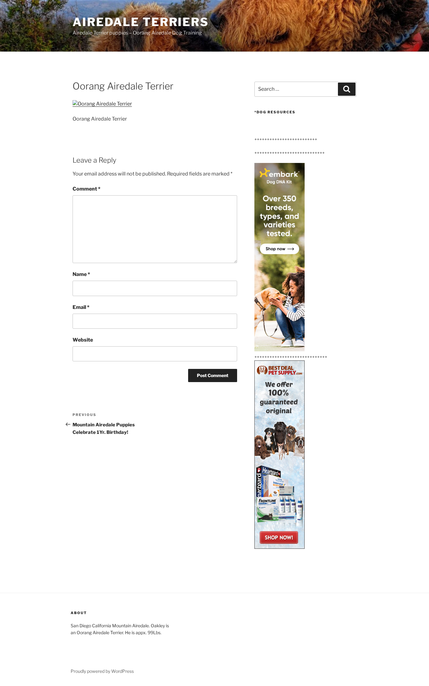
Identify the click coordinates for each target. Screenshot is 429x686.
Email (81, 307)
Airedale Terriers (141, 22)
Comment (86, 189)
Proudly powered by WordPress (102, 671)
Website (83, 340)
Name (81, 274)
